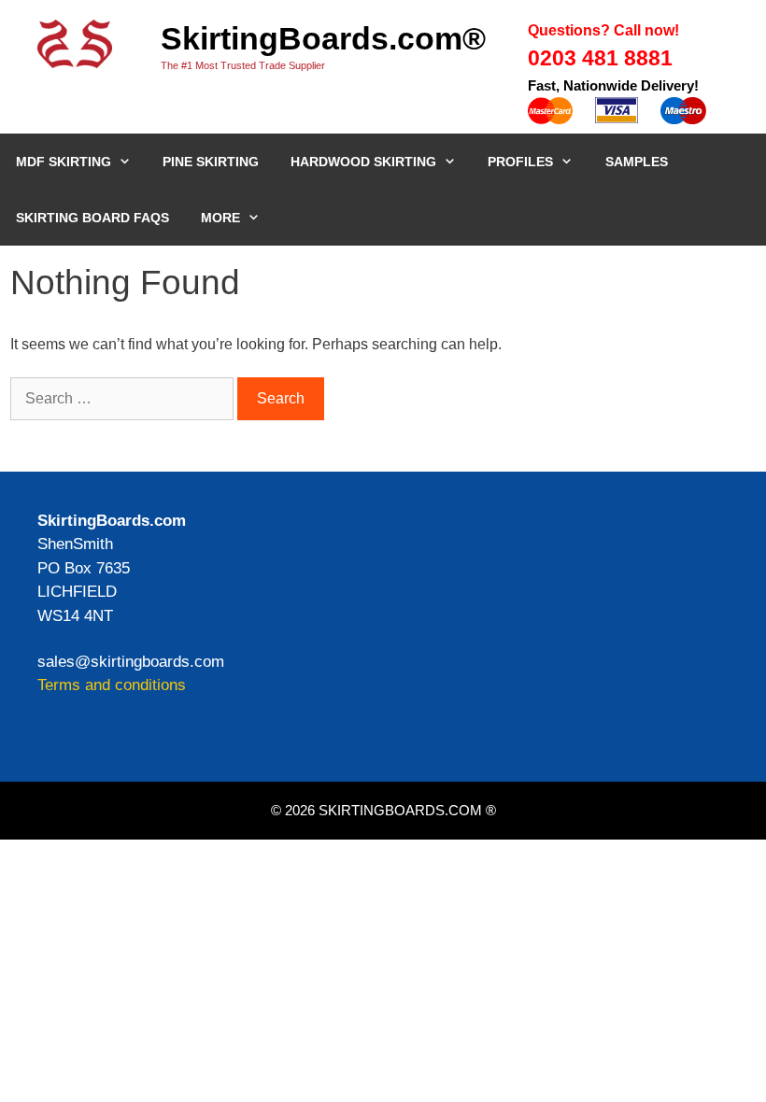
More (220, 217)
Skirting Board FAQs (92, 217)
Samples (636, 161)
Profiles (520, 161)
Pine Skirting (211, 161)
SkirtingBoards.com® (323, 38)
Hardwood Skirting (363, 161)
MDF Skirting (63, 161)
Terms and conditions (111, 685)
